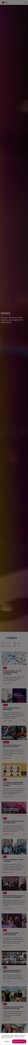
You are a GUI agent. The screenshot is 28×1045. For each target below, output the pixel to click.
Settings (6, 1041)
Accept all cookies (20, 1041)
